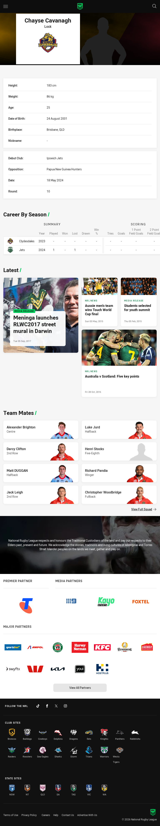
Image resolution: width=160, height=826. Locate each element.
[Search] (154, 6)
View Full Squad (141, 509)
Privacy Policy (29, 815)
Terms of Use (10, 815)
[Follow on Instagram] (65, 706)
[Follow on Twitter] (56, 706)
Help (55, 815)
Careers (46, 815)
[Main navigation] (5, 6)
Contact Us (68, 815)
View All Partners (80, 688)
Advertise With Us (87, 815)
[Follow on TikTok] (38, 706)
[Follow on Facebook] (47, 706)
